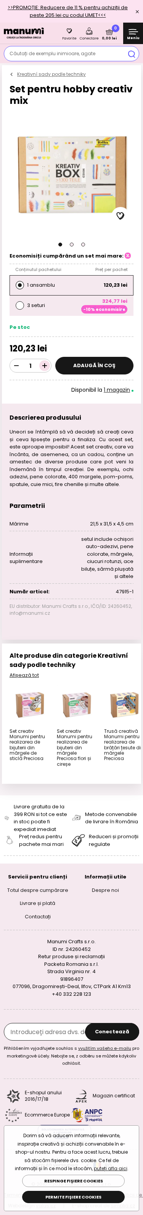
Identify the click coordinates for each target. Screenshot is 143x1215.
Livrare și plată (37, 903)
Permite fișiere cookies (73, 1197)
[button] (60, 244)
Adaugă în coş (94, 365)
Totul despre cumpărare (37, 890)
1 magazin (117, 390)
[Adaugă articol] (44, 365)
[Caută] (131, 53)
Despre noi (105, 890)
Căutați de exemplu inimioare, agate (52, 53)
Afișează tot (24, 675)
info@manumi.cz (30, 613)
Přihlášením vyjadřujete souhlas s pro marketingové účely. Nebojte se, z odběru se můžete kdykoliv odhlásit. (71, 1055)
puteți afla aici (110, 1168)
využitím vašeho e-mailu (104, 1048)
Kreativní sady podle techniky (51, 74)
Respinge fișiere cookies (73, 1181)
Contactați (38, 916)
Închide (137, 11)
